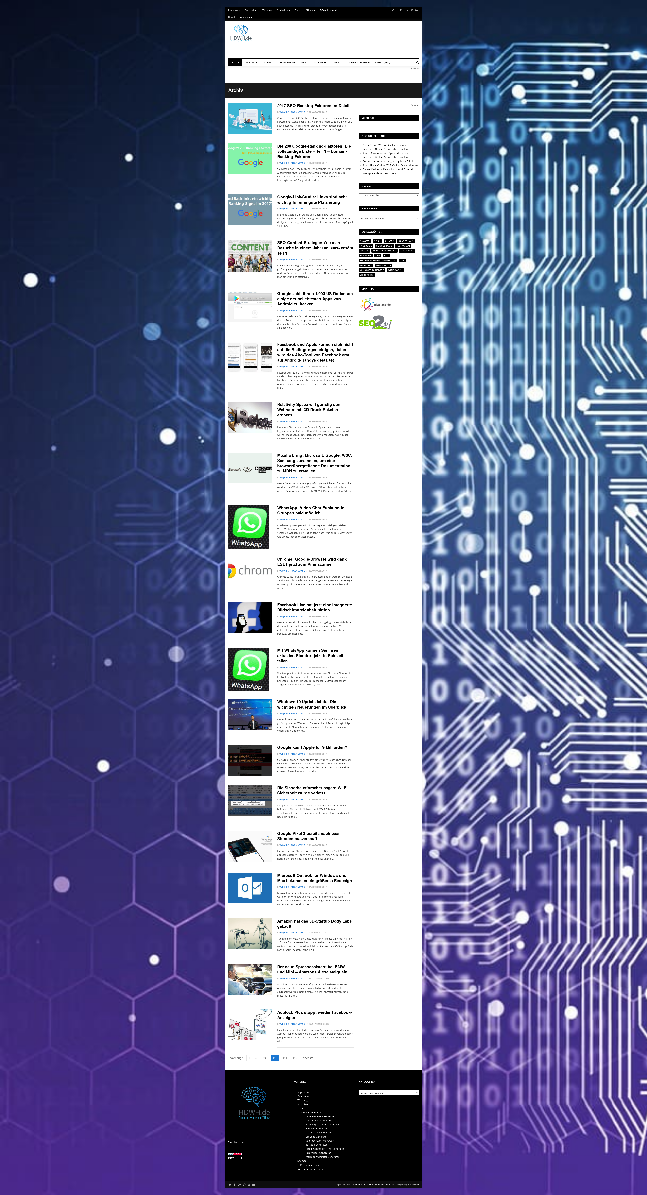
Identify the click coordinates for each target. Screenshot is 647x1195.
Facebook (366, 245)
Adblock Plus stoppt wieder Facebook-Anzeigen (314, 1014)
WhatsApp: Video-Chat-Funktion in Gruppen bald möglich (311, 510)
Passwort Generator (316, 1128)
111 (285, 1058)
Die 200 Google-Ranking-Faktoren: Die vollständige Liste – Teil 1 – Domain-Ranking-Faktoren (314, 151)
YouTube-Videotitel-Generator (322, 1156)
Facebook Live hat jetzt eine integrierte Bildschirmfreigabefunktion (314, 607)
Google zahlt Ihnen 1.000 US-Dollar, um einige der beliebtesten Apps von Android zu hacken (315, 298)
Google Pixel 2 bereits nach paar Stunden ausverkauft (308, 835)
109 (265, 1058)
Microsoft (407, 250)
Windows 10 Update (372, 270)
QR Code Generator (316, 1136)
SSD (386, 255)
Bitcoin (389, 240)
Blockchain (406, 240)
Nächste (308, 1058)
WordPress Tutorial (326, 62)
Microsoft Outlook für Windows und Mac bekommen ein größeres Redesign (314, 877)
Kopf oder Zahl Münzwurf (319, 1140)
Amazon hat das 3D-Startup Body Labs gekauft (314, 923)
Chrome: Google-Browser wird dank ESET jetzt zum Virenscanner (312, 561)
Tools (297, 10)
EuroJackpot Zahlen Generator (322, 1124)
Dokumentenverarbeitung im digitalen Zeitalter (389, 161)
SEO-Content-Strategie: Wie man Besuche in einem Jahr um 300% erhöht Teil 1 (315, 248)
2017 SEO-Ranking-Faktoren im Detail (313, 105)
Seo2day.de (413, 1184)
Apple (377, 240)
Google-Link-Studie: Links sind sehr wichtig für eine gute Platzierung (312, 199)
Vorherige (236, 1058)
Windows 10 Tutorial (293, 62)
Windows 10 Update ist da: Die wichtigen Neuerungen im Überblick (311, 704)
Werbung (267, 10)
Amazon (365, 240)
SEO (377, 255)
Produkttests (283, 10)
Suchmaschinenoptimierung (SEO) (368, 62)
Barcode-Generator (316, 1144)
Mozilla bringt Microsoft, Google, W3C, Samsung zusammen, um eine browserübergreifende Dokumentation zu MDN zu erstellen (314, 463)
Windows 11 (395, 270)
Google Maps (384, 245)
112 (295, 1058)
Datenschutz (251, 10)
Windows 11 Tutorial (259, 62)
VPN (402, 260)
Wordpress (367, 275)
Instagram (403, 245)
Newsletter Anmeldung (240, 17)
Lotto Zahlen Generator (318, 1120)
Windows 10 (383, 265)
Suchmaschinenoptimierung (378, 260)
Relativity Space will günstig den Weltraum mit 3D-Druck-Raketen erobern (308, 409)
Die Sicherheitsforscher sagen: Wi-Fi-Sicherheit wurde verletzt (313, 790)
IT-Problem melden (329, 10)
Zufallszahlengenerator (318, 1132)
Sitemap (310, 10)
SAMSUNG (365, 255)
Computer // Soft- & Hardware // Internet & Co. (372, 1184)
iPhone (364, 250)
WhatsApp (366, 265)
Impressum (234, 10)
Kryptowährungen (384, 250)
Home (235, 62)
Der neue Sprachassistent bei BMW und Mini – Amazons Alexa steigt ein (312, 969)
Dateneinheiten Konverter (320, 1116)
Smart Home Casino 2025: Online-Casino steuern (390, 165)
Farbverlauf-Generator (318, 1152)
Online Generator (311, 1112)
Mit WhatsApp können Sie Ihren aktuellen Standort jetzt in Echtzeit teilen (310, 655)
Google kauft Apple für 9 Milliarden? (312, 747)
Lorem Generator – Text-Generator (324, 1148)
